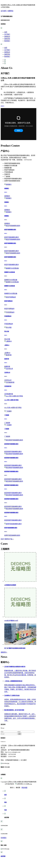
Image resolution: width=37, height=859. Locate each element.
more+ (2, 106)
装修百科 (7, 38)
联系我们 (7, 41)
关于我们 (7, 34)
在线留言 (3, 837)
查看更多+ (4, 652)
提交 (19, 734)
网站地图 (24, 787)
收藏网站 (10, 11)
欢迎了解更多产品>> (7, 539)
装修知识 (7, 36)
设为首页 (4, 11)
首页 (5, 32)
